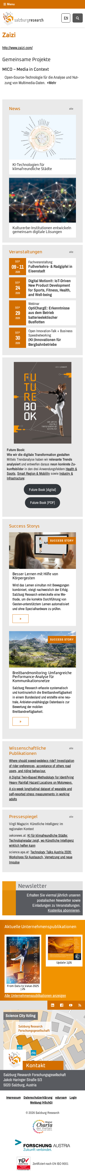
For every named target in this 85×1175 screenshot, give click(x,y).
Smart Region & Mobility (33, 473)
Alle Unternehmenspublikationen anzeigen (35, 995)
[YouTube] (71, 1005)
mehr (52, 82)
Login (73, 1097)
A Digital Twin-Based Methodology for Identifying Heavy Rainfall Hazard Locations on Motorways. (41, 780)
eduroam (61, 1097)
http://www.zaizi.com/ (17, 47)
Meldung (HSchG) (41, 1102)
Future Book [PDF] (42, 502)
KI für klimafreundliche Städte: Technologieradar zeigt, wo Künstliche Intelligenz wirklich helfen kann (41, 840)
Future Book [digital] (42, 489)
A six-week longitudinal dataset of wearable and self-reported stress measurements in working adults (40, 793)
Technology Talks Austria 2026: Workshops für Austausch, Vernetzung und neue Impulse (40, 857)
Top (80, 1169)
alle (71, 109)
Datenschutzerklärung (38, 1097)
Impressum (13, 1097)
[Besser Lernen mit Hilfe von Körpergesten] (42, 567)
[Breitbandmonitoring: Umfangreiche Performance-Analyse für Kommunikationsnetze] (42, 666)
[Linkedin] (53, 1005)
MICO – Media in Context (25, 70)
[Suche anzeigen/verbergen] (78, 17)
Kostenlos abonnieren (64, 910)
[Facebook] (62, 1005)
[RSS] (80, 1005)
